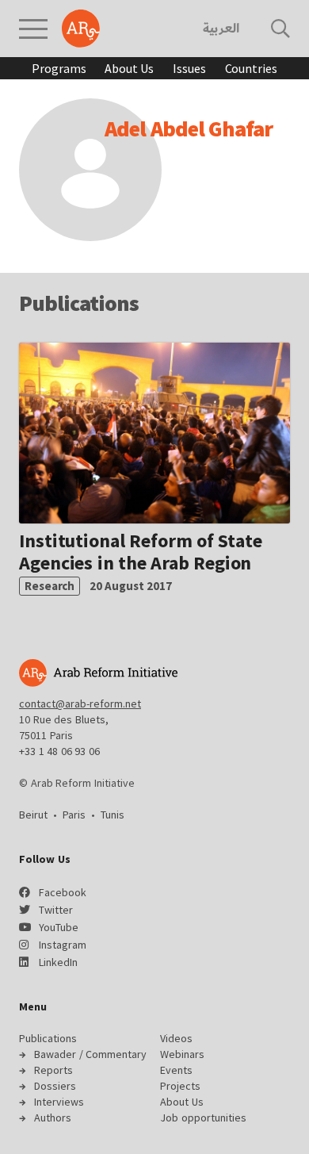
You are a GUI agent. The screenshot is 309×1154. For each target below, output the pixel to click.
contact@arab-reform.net (80, 703)
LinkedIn (58, 962)
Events (176, 1070)
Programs (59, 68)
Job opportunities (203, 1117)
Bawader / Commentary (90, 1054)
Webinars (182, 1054)
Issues (189, 68)
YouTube (58, 927)
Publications (48, 1038)
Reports (53, 1070)
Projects (180, 1086)
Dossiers (55, 1086)
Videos (176, 1038)
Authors (52, 1117)
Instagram (62, 944)
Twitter (56, 910)
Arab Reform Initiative (81, 29)
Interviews (59, 1102)
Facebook (62, 892)
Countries (251, 68)
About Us (129, 68)
